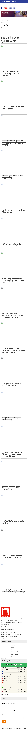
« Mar (2, 658)
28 (10, 656)
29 (11, 656)
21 (10, 655)
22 (11, 655)
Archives (14, 1)
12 (16, 651)
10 (14, 651)
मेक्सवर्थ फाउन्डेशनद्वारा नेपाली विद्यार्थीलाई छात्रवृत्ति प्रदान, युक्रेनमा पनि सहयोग (13, 454)
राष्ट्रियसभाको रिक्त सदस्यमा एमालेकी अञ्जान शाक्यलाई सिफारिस (12, 73)
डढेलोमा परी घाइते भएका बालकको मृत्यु (11, 488)
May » (5, 658)
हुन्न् (14, 710)
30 (12, 656)
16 (12, 653)
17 (13, 653)
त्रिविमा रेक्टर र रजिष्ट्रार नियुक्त (12, 244)
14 (10, 653)
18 (15, 653)
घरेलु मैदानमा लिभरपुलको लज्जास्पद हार (11, 418)
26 (16, 655)
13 (17, 651)
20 (17, 653)
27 (17, 655)
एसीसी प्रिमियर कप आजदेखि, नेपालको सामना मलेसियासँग (12, 556)
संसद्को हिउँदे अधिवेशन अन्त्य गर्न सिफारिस (12, 177)
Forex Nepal (5, 695)
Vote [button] (4, 721)
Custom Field (5, 715)
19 (16, 653)
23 (12, 655)
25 (15, 655)
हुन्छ (14, 707)
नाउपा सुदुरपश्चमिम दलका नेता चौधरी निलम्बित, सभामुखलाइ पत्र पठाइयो (14, 143)
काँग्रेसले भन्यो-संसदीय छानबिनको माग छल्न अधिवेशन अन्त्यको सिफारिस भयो (13, 315)
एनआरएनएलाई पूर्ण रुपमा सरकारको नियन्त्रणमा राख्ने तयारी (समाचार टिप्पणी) (13, 350)
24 (14, 655)
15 (11, 653)
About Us (3, 1)
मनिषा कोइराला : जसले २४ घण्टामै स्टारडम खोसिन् (11, 384)
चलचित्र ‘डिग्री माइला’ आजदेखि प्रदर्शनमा (13, 522)
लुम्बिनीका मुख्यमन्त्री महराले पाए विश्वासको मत (13, 211)
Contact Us (8, 1)
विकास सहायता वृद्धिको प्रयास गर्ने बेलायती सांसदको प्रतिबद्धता (13, 590)
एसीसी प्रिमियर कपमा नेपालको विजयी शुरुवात (13, 107)
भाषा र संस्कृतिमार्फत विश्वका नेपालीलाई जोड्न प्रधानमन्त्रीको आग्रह (13, 280)
